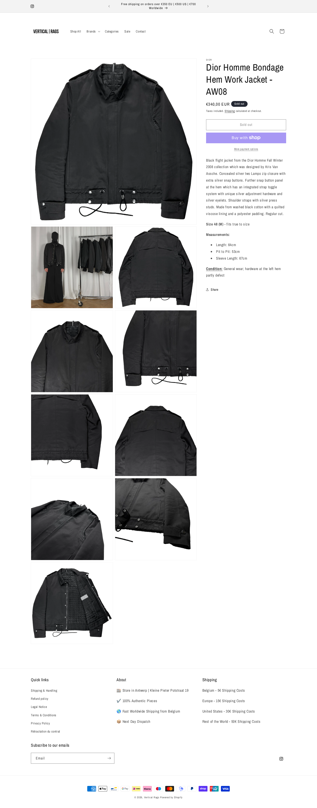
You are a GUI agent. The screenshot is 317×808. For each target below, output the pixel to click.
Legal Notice (39, 707)
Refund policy (40, 699)
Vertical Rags (151, 797)
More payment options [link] (246, 149)
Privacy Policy (40, 723)
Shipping (230, 111)
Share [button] (214, 289)
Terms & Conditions (43, 715)
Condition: (214, 268)
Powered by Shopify (171, 797)
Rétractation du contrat (45, 731)
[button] (93, 31)
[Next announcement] (208, 6)
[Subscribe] (109, 758)
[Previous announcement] (109, 6)
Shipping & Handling (44, 690)
